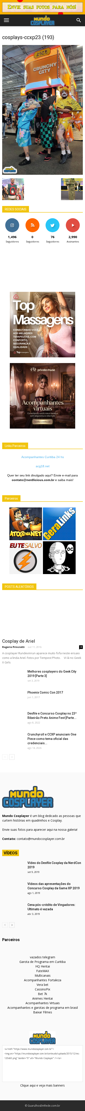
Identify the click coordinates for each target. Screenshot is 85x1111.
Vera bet (42, 985)
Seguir (12, 220)
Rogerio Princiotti (13, 647)
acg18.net (42, 466)
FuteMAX (42, 971)
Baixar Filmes (42, 1012)
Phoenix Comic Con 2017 (45, 692)
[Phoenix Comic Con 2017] (13, 698)
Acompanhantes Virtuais (43, 1003)
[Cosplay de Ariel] (42, 616)
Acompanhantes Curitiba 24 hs (42, 457)
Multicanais (43, 975)
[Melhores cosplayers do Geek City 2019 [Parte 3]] (13, 677)
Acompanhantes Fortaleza (42, 980)
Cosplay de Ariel (18, 641)
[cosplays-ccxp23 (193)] (42, 173)
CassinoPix (42, 989)
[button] (79, 20)
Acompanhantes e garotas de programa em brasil (42, 1007)
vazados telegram (42, 957)
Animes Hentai (42, 998)
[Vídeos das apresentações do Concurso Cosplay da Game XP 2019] (13, 889)
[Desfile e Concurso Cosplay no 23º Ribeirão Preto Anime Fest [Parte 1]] (13, 719)
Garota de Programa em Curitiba (42, 962)
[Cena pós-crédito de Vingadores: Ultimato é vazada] (13, 910)
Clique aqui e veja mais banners (42, 1085)
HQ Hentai (42, 966)
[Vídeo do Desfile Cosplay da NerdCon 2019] (13, 868)
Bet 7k (42, 994)
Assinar (72, 220)
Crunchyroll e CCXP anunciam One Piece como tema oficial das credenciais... (51, 739)
